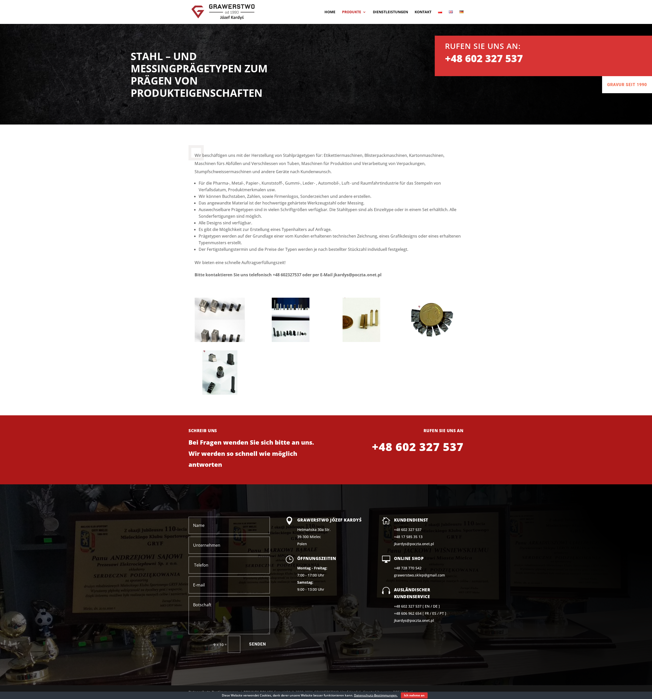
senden (257, 644)
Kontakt (423, 12)
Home (329, 12)
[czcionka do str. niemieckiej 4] (361, 340)
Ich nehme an (414, 695)
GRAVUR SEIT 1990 (627, 84)
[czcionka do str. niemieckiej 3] (290, 340)
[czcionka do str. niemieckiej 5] (432, 340)
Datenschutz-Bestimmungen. (376, 695)
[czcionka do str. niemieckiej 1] (219, 393)
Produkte (351, 12)
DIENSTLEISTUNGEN (390, 12)
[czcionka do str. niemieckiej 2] (219, 340)
